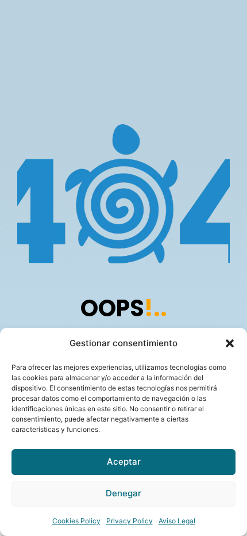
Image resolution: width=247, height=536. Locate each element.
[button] (230, 343)
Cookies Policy (76, 520)
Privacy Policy (129, 520)
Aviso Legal (177, 520)
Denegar (123, 493)
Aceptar (124, 461)
